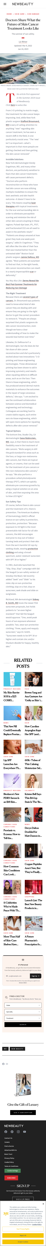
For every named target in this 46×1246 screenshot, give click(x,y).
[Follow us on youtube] (24, 1131)
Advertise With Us (10, 1150)
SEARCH (23, 1025)
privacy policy (23, 982)
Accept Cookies (23, 1242)
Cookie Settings (12, 1171)
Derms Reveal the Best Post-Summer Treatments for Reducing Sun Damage (22, 284)
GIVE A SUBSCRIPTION (23, 1113)
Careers (7, 1142)
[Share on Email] (7, 1064)
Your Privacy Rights (23, 1229)
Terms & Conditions (11, 1166)
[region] (23, 1223)
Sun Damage (33, 14)
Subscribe (11, 1178)
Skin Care (20, 14)
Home (9, 14)
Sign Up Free (23, 1199)
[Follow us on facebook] (5, 1131)
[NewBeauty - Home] (23, 4)
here (13, 105)
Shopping (29, 897)
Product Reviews (12, 689)
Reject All (23, 1235)
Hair (27, 723)
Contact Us (8, 1138)
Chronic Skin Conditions (10, 825)
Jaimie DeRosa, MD (30, 257)
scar (32, 271)
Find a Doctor (9, 1146)
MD (5, 1049)
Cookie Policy (9, 1162)
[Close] (43, 1203)
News (6, 723)
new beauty (17, 1049)
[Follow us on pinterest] (12, 1131)
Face (27, 689)
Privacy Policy (9, 1158)
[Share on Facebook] (3, 1064)
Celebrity (30, 790)
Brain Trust (8, 1154)
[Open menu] (5, 4)
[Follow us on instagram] (18, 1131)
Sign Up (34, 976)
